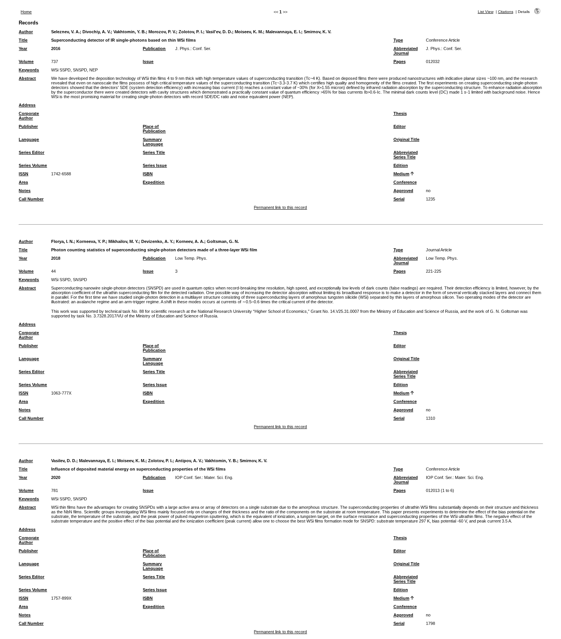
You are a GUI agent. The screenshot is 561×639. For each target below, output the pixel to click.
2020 (55, 477)
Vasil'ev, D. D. (219, 31)
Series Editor (31, 152)
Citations (505, 12)
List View (485, 12)
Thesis (400, 113)
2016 (55, 48)
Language (29, 139)
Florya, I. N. (62, 241)
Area (23, 182)
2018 (55, 258)
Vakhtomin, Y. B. (129, 31)
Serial (399, 199)
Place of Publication (154, 128)
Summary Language (153, 141)
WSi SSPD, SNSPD (69, 279)
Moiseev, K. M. (249, 31)
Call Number (31, 199)
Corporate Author (29, 115)
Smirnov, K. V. (317, 31)
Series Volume (33, 165)
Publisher (28, 126)
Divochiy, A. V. (96, 31)
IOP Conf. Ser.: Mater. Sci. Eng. (204, 477)
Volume (26, 61)
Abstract (27, 78)
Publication (154, 48)
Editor (399, 126)
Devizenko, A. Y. (157, 241)
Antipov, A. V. (188, 460)
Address (27, 105)
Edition (400, 165)
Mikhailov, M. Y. (123, 241)
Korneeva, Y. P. (91, 241)
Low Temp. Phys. (191, 258)
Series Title (154, 152)
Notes (25, 190)
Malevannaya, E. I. (283, 31)
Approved (403, 190)
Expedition (153, 182)
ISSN (23, 173)
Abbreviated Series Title (405, 154)
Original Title (406, 139)
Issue (148, 61)
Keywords (29, 70)
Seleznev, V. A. (65, 31)
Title (23, 40)
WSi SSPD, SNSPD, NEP (74, 70)
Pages (399, 61)
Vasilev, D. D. (63, 460)
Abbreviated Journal (405, 50)
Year (23, 48)
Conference (405, 182)
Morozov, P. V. (162, 31)
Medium (401, 173)
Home (26, 12)
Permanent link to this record (280, 207)
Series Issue (155, 165)
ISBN (148, 173)
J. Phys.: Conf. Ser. (193, 48)
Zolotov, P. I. (191, 31)
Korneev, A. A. (190, 241)
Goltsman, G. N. (223, 241)
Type (398, 40)
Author (26, 31)
